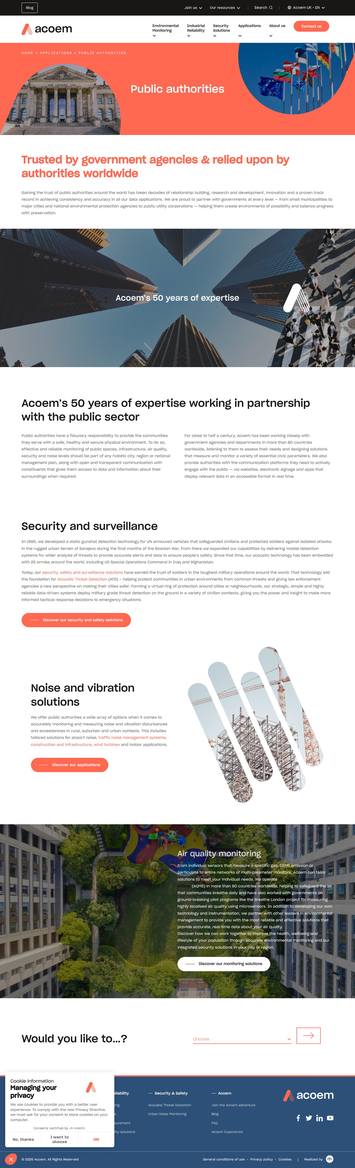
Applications (56, 53)
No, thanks (23, 1139)
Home (28, 53)
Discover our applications (76, 764)
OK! (96, 1139)
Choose (201, 1039)
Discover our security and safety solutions (83, 620)
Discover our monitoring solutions (230, 963)
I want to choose (59, 1139)
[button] (11, 1159)
